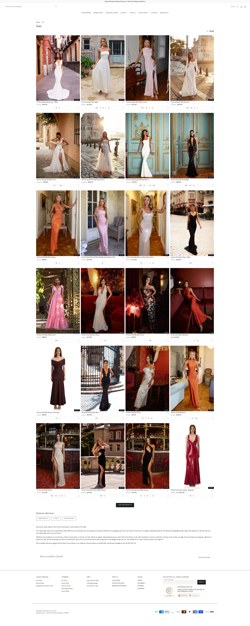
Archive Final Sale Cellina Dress (46, 335)
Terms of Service (66, 586)
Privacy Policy (65, 583)
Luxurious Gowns (111, 13)
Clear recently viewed (204, 557)
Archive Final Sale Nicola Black (180, 180)
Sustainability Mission (67, 588)
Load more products (125, 505)
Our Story (64, 580)
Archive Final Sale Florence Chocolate (48, 412)
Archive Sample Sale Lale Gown (180, 102)
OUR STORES (116, 580)
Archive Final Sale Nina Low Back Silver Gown (140, 257)
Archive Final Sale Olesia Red (179, 335)
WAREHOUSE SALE (42, 518)
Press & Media (65, 591)
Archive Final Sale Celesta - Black (180, 257)
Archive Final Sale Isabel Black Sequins (137, 490)
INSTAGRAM (141, 583)
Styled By (154, 13)
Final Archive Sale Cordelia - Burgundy (182, 490)
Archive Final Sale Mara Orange (46, 257)
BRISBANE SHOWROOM (119, 586)
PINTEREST (141, 586)
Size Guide (39, 580)
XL (146, 340)
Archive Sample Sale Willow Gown (136, 102)
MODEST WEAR (98, 13)
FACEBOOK (141, 588)
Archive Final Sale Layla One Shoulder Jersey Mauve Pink (98, 257)
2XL (198, 185)
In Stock (56, 518)
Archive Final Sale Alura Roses (90, 335)
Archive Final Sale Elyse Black (90, 412)
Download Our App (92, 586)
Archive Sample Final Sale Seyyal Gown (93, 180)
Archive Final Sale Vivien (133, 412)
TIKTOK (140, 580)
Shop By (123, 13)
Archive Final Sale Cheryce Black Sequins (94, 490)
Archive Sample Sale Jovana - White (47, 102)
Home (38, 22)
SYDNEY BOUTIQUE (118, 583)
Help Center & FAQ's (93, 580)
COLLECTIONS (143, 13)
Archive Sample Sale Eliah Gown (46, 180)
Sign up (201, 582)
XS (186, 340)
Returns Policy (40, 583)
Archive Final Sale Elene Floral (135, 335)
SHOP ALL (133, 13)
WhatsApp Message (92, 583)
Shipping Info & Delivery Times (44, 586)
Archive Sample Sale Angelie (90, 102)
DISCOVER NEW (86, 13)
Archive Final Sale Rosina (178, 412)
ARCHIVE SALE (164, 13)
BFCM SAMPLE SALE (69, 518)
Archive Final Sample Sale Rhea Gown (137, 180)
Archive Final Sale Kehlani (44, 490)
